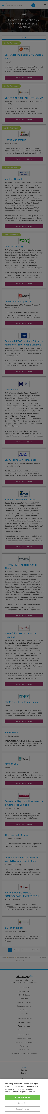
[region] (24, 1096)
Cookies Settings (22, 1109)
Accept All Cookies (22, 1097)
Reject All (22, 1103)
